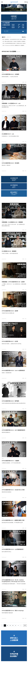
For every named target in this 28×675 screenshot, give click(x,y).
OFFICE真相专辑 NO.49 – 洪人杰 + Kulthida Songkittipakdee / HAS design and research (13, 580)
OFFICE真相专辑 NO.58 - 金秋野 (10, 311)
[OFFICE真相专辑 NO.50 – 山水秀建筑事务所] (14, 538)
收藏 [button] (23, 82)
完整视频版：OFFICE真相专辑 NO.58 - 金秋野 (13, 281)
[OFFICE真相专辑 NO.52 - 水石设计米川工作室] (14, 478)
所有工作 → (24, 37)
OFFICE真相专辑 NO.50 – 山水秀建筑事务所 (12, 549)
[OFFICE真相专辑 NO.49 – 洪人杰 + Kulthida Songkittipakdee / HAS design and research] (14, 568)
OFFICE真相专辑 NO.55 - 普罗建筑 (10, 401)
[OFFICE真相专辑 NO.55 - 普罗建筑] (14, 389)
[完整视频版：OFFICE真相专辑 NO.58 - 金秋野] (14, 270)
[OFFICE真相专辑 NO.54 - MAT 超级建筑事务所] (14, 419)
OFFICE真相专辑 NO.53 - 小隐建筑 (10, 460)
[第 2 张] (22, 9)
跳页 (25, 625)
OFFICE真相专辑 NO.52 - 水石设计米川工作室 (13, 489)
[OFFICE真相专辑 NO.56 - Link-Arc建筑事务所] (14, 359)
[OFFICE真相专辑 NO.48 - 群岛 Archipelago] (14, 599)
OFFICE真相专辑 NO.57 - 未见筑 (10, 341)
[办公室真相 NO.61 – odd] (14, 122)
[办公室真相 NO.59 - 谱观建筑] (14, 240)
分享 (25, 82)
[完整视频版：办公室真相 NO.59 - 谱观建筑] (14, 211)
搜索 (23, 31)
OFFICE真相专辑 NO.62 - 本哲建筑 (10, 74)
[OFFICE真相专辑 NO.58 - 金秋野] (14, 299)
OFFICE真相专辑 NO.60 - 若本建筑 (10, 163)
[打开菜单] (2, 2)
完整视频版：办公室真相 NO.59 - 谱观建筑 (12, 222)
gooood (14, 2)
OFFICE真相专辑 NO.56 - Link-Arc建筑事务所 (13, 370)
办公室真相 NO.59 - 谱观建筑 (9, 251)
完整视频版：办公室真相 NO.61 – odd (11, 103)
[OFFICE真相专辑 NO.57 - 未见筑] (14, 330)
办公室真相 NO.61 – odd (8, 134)
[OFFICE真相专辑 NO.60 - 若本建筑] (14, 151)
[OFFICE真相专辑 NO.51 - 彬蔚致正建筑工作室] (14, 509)
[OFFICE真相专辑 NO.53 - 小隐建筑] (14, 449)
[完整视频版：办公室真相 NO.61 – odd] (14, 92)
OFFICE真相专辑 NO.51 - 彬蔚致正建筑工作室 (13, 520)
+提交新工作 (8, 37)
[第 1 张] (21, 9)
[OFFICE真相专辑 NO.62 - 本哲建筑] (14, 63)
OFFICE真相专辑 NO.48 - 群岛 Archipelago (13, 610)
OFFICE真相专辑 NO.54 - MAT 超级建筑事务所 (13, 430)
